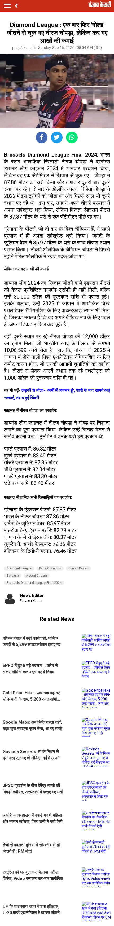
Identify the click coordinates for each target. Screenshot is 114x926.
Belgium (13, 575)
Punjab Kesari (78, 568)
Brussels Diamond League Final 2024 (34, 583)
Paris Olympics (50, 568)
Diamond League (19, 568)
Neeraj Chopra (36, 575)
